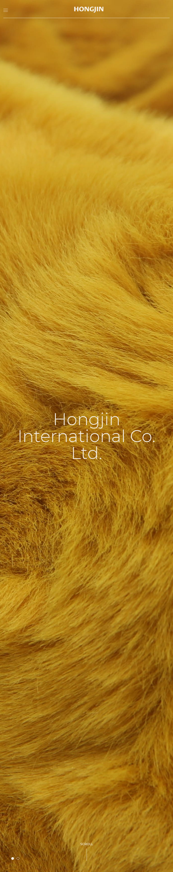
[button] (12, 858)
